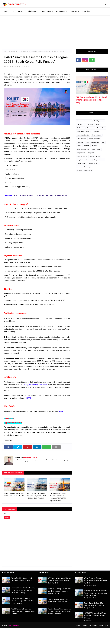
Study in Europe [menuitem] (17, 11)
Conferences (80, 128)
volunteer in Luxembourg (84, 170)
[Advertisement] (55, 31)
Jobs (103, 142)
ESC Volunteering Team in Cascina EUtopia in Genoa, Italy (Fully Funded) (22, 600)
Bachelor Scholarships (92, 142)
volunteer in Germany (83, 167)
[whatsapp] (92, 60)
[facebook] (78, 60)
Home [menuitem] (6, 11)
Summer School (96, 135)
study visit (91, 153)
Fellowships (90, 128)
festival (94, 146)
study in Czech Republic (84, 160)
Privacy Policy (103, 625)
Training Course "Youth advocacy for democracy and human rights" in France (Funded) (23, 590)
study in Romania (94, 163)
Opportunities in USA (83, 149)
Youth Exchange (81, 138)
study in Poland (81, 163)
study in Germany (99, 160)
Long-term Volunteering (84, 131)
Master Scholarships (83, 135)
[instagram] (85, 60)
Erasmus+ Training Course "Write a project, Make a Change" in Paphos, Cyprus (59, 591)
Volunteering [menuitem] (46, 11)
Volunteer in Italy (95, 156)
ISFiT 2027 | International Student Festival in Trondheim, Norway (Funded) (95, 615)
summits (86, 146)
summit (79, 146)
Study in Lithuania (82, 156)
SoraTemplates (14, 625)
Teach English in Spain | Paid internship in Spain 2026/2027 (14, 494)
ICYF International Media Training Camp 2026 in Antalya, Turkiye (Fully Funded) (59, 580)
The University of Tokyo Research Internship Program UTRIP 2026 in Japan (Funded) (58, 497)
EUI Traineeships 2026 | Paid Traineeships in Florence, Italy (91, 100)
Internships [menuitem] (74, 11)
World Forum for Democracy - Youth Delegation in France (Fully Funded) (23, 611)
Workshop (80, 142)
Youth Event (89, 124)
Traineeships (101, 128)
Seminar (96, 131)
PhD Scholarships (94, 138)
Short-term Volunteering (84, 121)
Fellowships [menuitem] (86, 11)
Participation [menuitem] (60, 11)
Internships (12, 51)
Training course (99, 121)
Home (6, 51)
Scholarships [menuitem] (32, 11)
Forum (98, 124)
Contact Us (93, 625)
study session (81, 153)
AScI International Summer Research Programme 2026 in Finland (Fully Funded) (36, 495)
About (85, 625)
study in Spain (96, 149)
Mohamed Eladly (10, 66)
